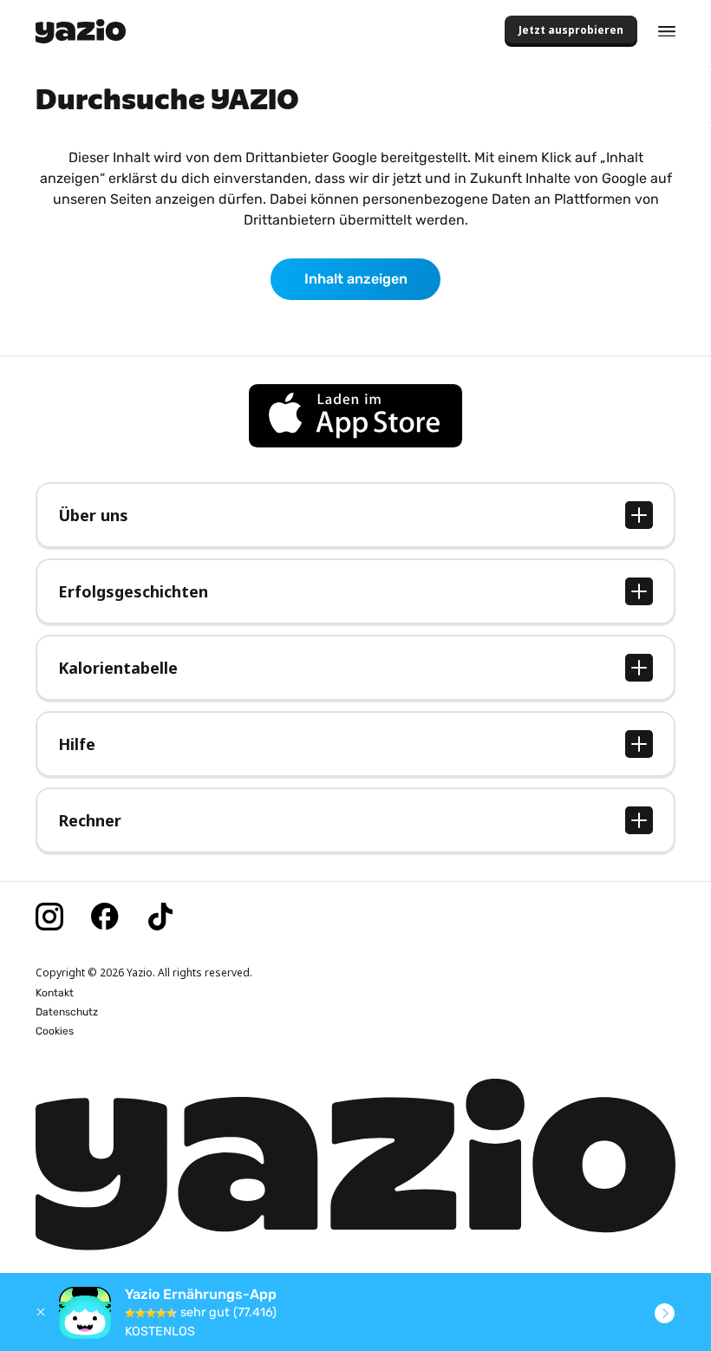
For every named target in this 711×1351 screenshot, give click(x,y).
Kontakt (55, 993)
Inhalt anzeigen (356, 279)
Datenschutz (67, 1012)
